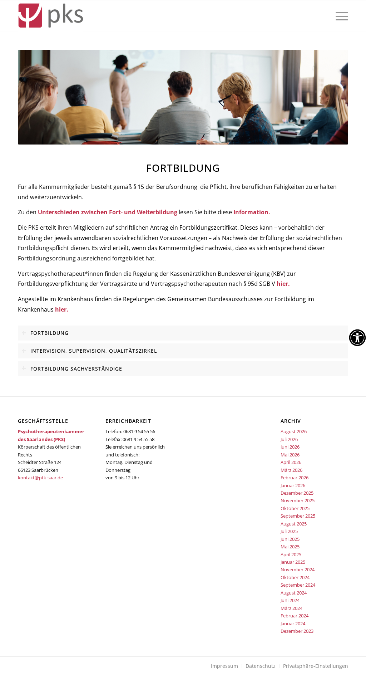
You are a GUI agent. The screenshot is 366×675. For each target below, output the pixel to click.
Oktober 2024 (295, 577)
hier (282, 284)
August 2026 (294, 431)
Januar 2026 (293, 485)
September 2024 (298, 585)
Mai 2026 (290, 454)
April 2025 (291, 554)
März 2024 (291, 608)
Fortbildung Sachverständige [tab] (76, 368)
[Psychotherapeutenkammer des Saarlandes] (50, 16)
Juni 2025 (290, 539)
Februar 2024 (294, 615)
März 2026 (291, 470)
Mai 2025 (290, 546)
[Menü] (339, 16)
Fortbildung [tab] (49, 332)
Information (250, 212)
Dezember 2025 (297, 493)
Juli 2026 (289, 439)
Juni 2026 (290, 447)
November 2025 (298, 500)
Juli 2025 (289, 531)
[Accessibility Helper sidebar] (357, 337)
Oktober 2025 (295, 508)
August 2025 (294, 523)
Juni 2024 (290, 600)
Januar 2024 (293, 623)
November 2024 (298, 569)
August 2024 (294, 593)
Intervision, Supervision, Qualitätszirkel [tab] (93, 350)
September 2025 (298, 516)
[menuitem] (339, 16)
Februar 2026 (294, 477)
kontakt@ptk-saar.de (40, 477)
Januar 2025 (293, 562)
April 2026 (291, 462)
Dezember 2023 (297, 631)
